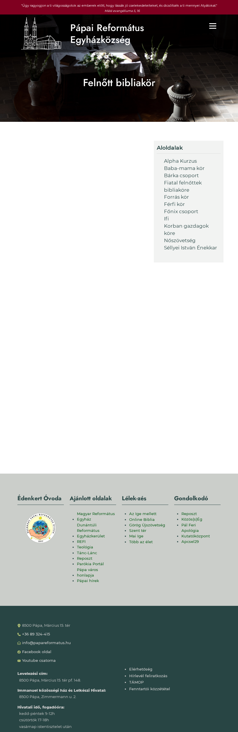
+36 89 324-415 (36, 634)
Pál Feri (188, 525)
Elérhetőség (140, 669)
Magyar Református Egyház (96, 516)
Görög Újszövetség (147, 525)
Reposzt (84, 558)
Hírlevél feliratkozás (148, 676)
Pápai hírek (88, 581)
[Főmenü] (212, 25)
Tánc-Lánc (87, 553)
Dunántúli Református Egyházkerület (91, 530)
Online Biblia (142, 519)
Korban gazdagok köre (186, 229)
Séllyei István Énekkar (190, 248)
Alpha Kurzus (180, 161)
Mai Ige (136, 536)
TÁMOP (136, 682)
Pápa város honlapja (87, 572)
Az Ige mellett (142, 514)
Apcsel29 (190, 541)
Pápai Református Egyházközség (107, 34)
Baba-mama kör (184, 168)
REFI (81, 541)
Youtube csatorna (39, 660)
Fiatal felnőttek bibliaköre (183, 186)
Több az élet (141, 542)
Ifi (166, 219)
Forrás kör (176, 197)
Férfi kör (174, 204)
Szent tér (137, 530)
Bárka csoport (181, 175)
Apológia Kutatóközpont (195, 533)
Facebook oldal (36, 652)
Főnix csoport (181, 211)
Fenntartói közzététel (149, 689)
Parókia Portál (90, 564)
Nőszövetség (180, 240)
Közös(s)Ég (191, 519)
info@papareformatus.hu (46, 643)
